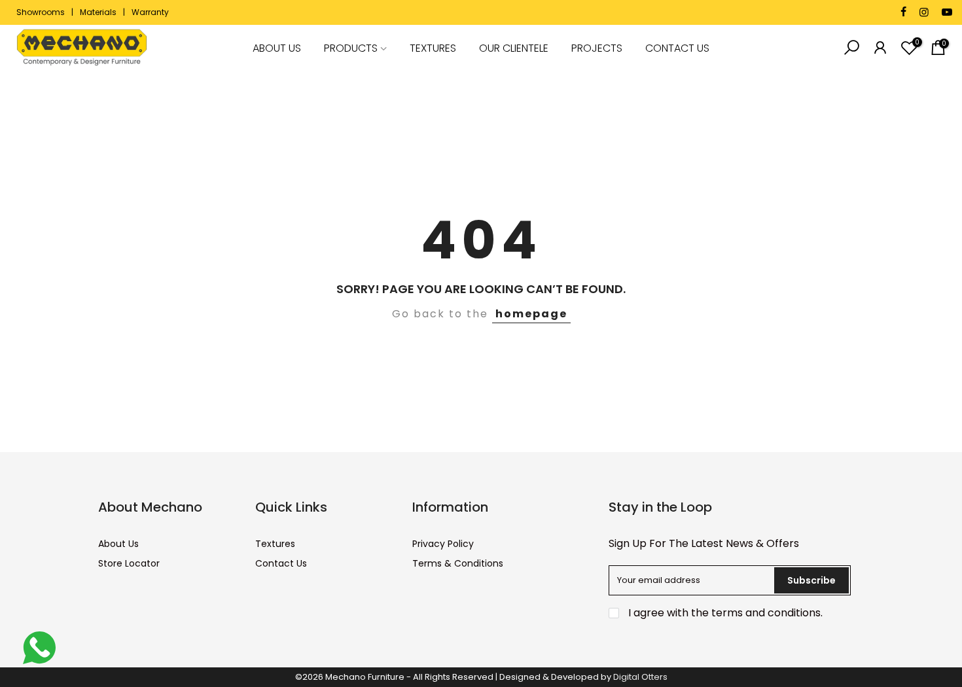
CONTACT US (677, 48)
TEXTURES (433, 48)
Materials (98, 12)
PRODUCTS (351, 48)
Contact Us (281, 563)
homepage (531, 313)
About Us (118, 543)
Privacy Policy (443, 543)
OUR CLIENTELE (513, 48)
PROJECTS (596, 48)
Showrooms (40, 12)
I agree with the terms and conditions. (724, 612)
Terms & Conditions (457, 563)
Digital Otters (640, 677)
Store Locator (129, 563)
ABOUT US (277, 48)
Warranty (150, 12)
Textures (275, 543)
